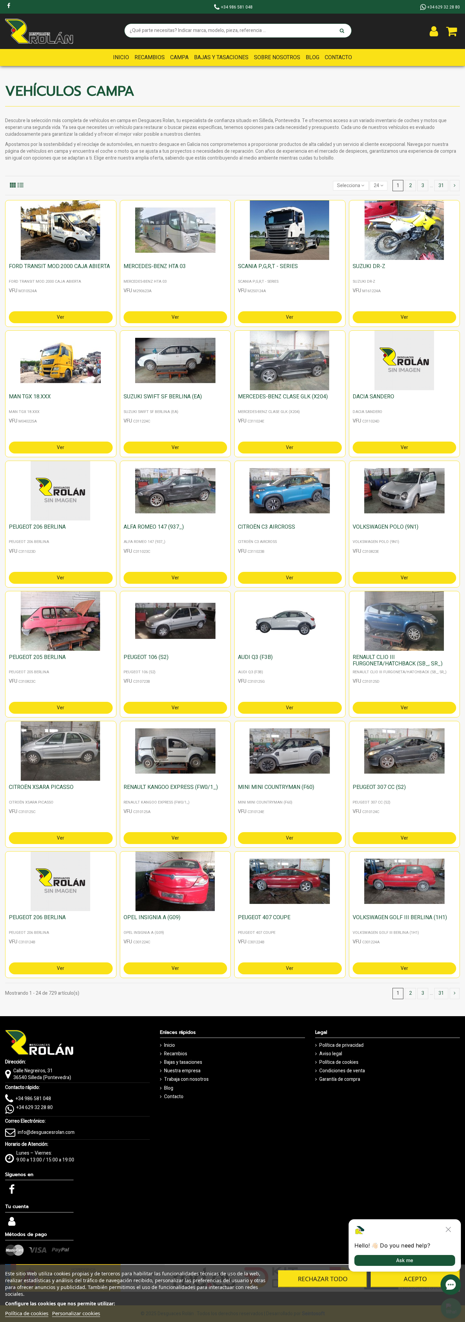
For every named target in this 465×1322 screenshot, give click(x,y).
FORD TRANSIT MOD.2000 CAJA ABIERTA (59, 266)
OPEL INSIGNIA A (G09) (152, 917)
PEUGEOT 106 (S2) (146, 657)
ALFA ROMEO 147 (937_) (154, 527)
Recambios (175, 1054)
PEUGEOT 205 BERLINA (37, 657)
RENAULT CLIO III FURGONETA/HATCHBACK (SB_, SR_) (398, 660)
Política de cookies (338, 1062)
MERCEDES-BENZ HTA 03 (155, 266)
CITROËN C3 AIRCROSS (266, 527)
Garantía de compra (339, 1079)
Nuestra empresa (182, 1071)
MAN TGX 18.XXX (30, 397)
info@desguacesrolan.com (46, 1132)
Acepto (415, 1279)
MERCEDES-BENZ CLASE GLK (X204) (283, 397)
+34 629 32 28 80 (34, 1107)
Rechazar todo (323, 1279)
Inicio (169, 1045)
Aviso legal (330, 1054)
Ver (60, 317)
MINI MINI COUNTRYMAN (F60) (276, 787)
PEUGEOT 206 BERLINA (37, 527)
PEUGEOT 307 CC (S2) (379, 787)
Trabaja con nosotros (186, 1079)
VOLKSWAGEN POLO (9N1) (385, 527)
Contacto (173, 1096)
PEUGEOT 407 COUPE (264, 917)
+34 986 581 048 (33, 1098)
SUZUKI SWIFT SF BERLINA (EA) (163, 397)
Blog (168, 1088)
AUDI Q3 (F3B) (255, 657)
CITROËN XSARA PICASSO (41, 787)
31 (441, 185)
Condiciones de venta (342, 1071)
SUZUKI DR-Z (369, 266)
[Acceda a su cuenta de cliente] (434, 31)
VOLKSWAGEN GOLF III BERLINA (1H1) (400, 917)
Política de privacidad (341, 1045)
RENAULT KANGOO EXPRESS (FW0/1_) (171, 787)
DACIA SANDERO (373, 397)
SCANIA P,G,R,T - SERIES (268, 266)
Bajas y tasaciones (183, 1062)
